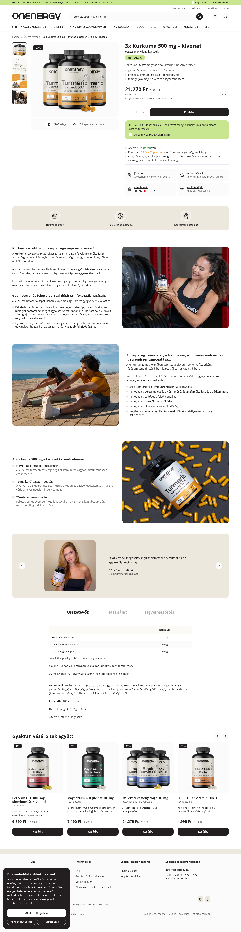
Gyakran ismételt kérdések (185, 8)
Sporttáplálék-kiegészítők (29, 26)
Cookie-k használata (155, 913)
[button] (217, 736)
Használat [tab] (117, 612)
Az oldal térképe (201, 913)
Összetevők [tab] (78, 612)
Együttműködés (128, 870)
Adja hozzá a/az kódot (212, 2)
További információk (19, 903)
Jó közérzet (170, 26)
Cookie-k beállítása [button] (179, 913)
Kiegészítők (191, 26)
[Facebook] (207, 899)
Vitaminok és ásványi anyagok (88, 26)
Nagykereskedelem (130, 876)
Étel (153, 26)
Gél (206, 26)
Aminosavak (121, 26)
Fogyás (140, 26)
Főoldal (16, 36)
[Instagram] (200, 899)
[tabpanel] (120, 668)
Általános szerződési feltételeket (93, 887)
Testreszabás (51, 921)
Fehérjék (57, 26)
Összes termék (31, 36)
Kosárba (189, 112)
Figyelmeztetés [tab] (159, 612)
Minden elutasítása (21, 921)
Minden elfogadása (36, 913)
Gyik (78, 870)
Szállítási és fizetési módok (90, 876)
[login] (215, 16)
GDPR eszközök (84, 881)
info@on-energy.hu (218, 8)
